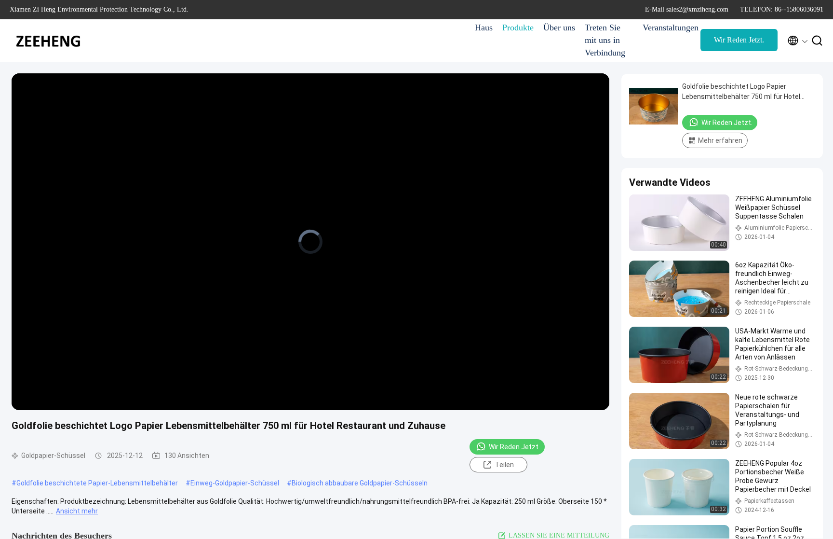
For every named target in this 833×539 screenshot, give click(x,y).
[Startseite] (48, 40)
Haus (484, 27)
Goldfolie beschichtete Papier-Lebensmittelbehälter (97, 483)
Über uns (559, 27)
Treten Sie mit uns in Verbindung (605, 40)
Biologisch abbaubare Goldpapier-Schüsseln (360, 483)
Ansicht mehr (77, 511)
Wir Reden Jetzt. (739, 40)
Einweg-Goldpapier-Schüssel (234, 483)
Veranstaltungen (667, 27)
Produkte (518, 27)
